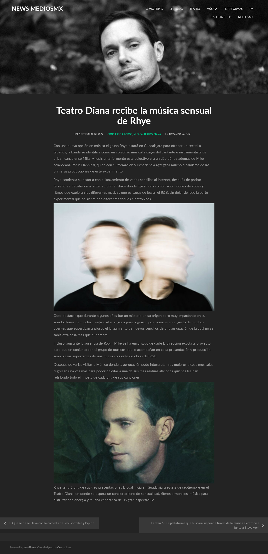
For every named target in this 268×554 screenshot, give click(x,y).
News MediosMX (37, 9)
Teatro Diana (152, 134)
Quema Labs (64, 547)
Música (212, 9)
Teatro (195, 9)
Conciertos (154, 9)
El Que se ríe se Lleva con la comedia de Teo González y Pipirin (51, 523)
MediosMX (245, 17)
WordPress (30, 547)
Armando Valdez (179, 134)
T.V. (251, 9)
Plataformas (233, 9)
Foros (128, 134)
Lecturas (176, 9)
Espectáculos (221, 17)
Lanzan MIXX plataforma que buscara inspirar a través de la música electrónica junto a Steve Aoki (205, 525)
